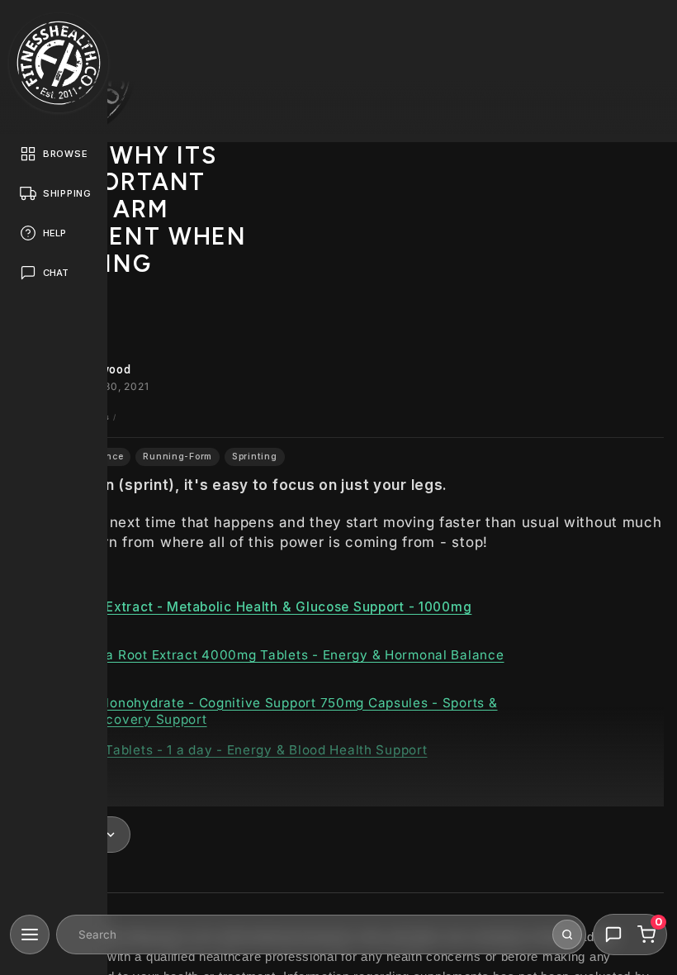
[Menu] (30, 934)
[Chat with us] (613, 934)
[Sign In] (649, 28)
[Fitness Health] (58, 62)
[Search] (567, 934)
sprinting (254, 456)
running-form (177, 456)
